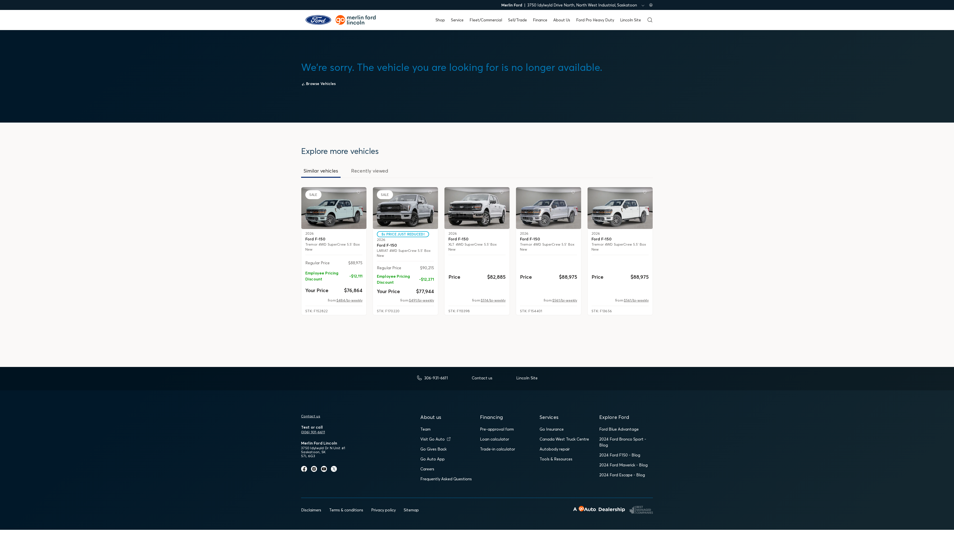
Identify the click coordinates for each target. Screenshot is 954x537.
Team (425, 429)
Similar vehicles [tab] (321, 171)
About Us (561, 19)
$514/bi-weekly (493, 300)
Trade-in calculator (497, 449)
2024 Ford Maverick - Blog (623, 464)
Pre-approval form (497, 429)
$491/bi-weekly (421, 300)
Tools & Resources (556, 458)
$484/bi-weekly (349, 300)
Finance (540, 19)
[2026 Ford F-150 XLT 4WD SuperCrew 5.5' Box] (477, 208)
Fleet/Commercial (486, 19)
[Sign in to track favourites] (359, 193)
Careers (427, 468)
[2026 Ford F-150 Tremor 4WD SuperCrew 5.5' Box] (333, 208)
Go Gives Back (433, 449)
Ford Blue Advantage (619, 429)
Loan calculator (494, 439)
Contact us (310, 416)
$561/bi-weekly (564, 300)
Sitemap (411, 509)
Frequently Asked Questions (446, 478)
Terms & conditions (346, 509)
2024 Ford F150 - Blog (619, 454)
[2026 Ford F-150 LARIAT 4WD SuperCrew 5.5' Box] (405, 208)
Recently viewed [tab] (369, 171)
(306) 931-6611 (313, 432)
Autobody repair (555, 449)
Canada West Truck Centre (564, 439)
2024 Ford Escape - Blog (622, 474)
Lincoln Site (630, 19)
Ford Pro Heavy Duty (595, 19)
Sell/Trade (517, 19)
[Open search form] (650, 20)
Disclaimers (311, 509)
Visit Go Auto (432, 439)
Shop (440, 19)
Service (457, 19)
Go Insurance (552, 429)
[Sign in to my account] (651, 5)
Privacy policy (383, 509)
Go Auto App (432, 458)
